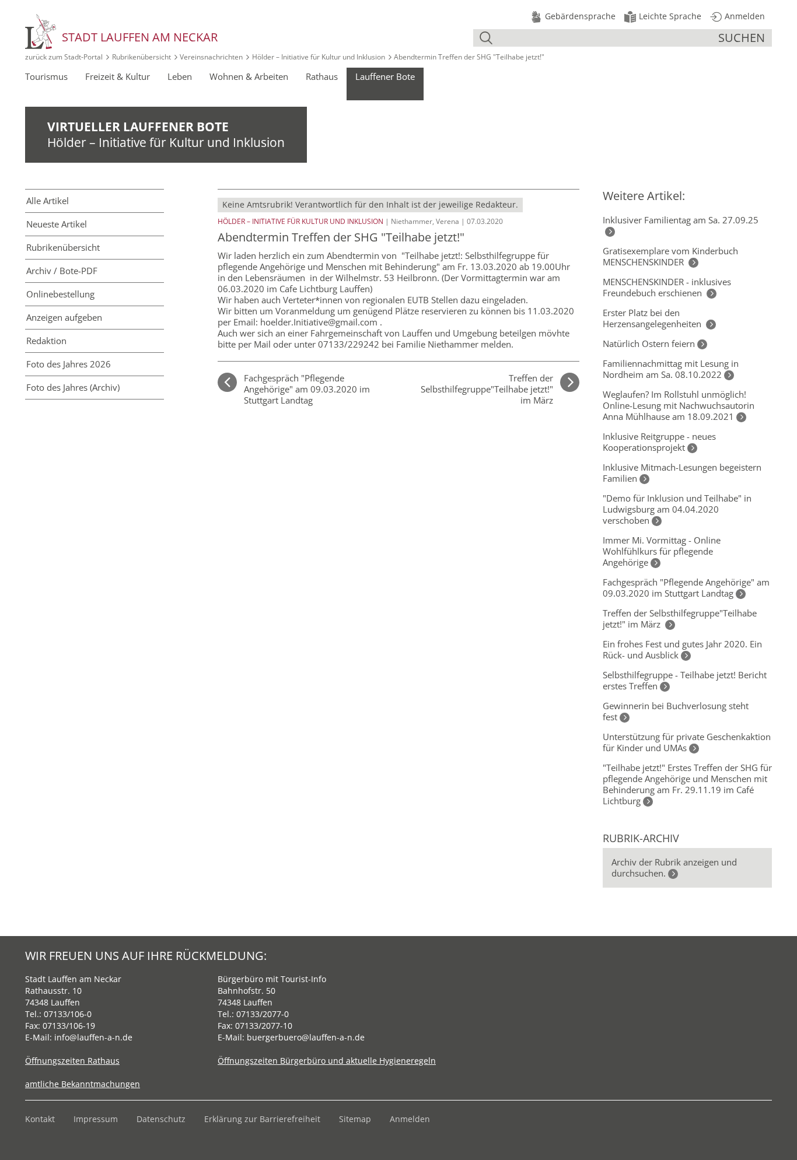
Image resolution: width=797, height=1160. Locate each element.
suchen (741, 37)
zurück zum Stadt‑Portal (64, 57)
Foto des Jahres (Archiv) (73, 387)
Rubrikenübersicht (141, 57)
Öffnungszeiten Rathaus (72, 1060)
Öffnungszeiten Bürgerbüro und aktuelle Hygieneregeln (327, 1060)
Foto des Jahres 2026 (68, 364)
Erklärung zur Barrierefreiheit (262, 1118)
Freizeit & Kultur (117, 76)
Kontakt (40, 1118)
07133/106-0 (68, 1013)
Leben (179, 76)
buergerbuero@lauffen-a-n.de (306, 1037)
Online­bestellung (60, 294)
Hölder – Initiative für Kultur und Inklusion (318, 57)
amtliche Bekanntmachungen (82, 1083)
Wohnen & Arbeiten (248, 76)
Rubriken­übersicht (63, 247)
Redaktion (46, 340)
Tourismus (46, 76)
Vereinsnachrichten (211, 57)
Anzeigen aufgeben (64, 317)
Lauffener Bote (385, 76)
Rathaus (322, 76)
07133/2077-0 (262, 1013)
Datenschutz (161, 1118)
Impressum (96, 1118)
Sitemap (355, 1118)
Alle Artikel (47, 200)
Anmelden (410, 1118)
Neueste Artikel (56, 224)
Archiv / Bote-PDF (61, 270)
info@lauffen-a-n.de (93, 1037)
